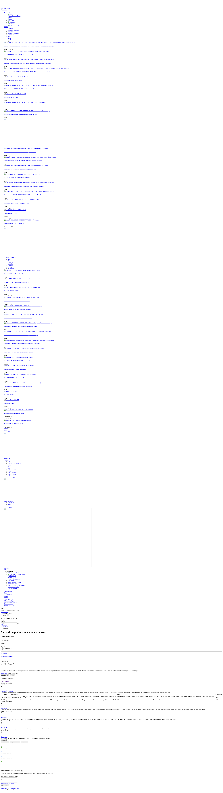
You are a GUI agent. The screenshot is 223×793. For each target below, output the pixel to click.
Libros (9, 506)
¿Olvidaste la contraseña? (8, 783)
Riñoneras (10, 265)
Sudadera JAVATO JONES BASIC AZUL (13, 80)
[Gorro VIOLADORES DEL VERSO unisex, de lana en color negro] (23, 287)
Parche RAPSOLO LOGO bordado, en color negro (15, 369)
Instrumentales (12, 474)
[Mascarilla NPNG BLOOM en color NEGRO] (17, 420)
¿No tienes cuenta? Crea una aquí (10, 788)
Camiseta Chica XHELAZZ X (10, 213)
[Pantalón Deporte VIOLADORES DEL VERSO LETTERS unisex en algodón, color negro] (30, 157)
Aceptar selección (15, 742)
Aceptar (12, 675)
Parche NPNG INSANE (9, 403)
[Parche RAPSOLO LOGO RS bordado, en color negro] (20, 374)
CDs (5, 430)
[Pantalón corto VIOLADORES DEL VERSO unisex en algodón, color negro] (26, 148)
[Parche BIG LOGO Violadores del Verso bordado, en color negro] (23, 383)
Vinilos (6, 460)
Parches (10, 267)
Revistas (10, 507)
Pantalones (11, 34)
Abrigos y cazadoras (13, 33)
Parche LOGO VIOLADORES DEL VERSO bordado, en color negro (18, 360)
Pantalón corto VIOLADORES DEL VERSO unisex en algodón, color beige (20, 169)
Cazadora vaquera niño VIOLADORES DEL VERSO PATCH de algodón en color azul (22, 194)
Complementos (8, 594)
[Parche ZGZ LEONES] (11, 391)
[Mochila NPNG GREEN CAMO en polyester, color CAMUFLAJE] (23, 314)
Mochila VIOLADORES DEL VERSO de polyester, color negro (17, 309)
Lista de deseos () (5, 8)
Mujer (9, 38)
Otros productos (8, 501)
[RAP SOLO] (12, 14)
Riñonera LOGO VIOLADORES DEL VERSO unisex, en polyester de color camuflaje (22, 343)
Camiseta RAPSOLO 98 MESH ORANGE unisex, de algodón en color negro (20, 54)
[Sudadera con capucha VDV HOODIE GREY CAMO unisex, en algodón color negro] (28, 85)
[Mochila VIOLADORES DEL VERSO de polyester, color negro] (23, 306)
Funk (9, 465)
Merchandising (8, 591)
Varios (9, 471)
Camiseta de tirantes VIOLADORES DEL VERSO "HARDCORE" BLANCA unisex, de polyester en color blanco (27, 71)
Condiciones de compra (14, 582)
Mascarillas (11, 268)
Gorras (9, 259)
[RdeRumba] (11, 22)
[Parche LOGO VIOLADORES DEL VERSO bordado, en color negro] (18, 357)
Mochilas (10, 264)
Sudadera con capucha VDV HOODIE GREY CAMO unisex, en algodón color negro (22, 88)
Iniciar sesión (4, 785)
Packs (9, 39)
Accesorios (11, 502)
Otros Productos (8, 599)
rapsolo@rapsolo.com (7, 656)
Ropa (5, 593)
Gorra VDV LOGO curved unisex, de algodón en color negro (17, 273)
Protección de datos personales (16, 585)
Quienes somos (12, 577)
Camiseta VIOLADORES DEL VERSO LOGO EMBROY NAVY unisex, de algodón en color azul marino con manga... (29, 46)
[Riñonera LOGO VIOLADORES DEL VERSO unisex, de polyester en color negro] (28, 323)
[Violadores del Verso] (14, 16)
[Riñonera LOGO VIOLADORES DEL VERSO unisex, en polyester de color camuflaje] (29, 340)
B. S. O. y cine (12, 469)
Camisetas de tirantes (13, 30)
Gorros (9, 261)
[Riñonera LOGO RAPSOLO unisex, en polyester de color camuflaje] (24, 348)
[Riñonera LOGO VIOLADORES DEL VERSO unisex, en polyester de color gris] (27, 331)
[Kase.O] (10, 17)
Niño (9, 36)
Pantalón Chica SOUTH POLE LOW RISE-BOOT (14, 223)
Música (6, 597)
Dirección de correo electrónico (9, 776)
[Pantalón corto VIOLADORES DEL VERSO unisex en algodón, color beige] (26, 165)
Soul (9, 466)
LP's (9, 476)
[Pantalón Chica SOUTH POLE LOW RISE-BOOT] (21, 220)
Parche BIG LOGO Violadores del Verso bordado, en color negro (18, 386)
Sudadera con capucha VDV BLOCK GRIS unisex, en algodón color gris (19, 105)
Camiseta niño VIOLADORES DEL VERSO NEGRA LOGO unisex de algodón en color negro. (24, 186)
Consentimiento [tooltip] (5, 681)
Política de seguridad (13, 587)
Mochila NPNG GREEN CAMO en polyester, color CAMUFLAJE (18, 317)
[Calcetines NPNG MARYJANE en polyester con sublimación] (22, 297)
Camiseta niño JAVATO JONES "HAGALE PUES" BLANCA (17, 177)
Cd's (9, 432)
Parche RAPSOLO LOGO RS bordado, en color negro (15, 377)
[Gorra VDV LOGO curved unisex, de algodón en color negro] (22, 270)
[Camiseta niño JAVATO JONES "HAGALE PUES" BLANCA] (22, 174)
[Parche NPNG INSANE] (11, 400)
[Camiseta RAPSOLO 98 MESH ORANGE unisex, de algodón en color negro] (26, 51)
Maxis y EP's (11, 477)
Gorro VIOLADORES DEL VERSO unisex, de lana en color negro (18, 290)
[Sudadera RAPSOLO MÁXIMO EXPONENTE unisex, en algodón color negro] (27, 111)
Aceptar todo (24, 742)
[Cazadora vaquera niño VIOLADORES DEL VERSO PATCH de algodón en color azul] (29, 191)
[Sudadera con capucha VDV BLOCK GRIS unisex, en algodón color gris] (25, 102)
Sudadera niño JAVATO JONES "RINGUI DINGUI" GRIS (16, 203)
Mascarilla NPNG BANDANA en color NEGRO (14, 413)
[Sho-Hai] (11, 20)
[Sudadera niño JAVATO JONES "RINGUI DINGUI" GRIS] (21, 200)
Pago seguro (11, 580)
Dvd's (9, 504)
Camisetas (10, 28)
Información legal (12, 583)
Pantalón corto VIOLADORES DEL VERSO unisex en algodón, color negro (20, 152)
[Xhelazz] (11, 23)
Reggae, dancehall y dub (14, 463)
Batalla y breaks (12, 472)
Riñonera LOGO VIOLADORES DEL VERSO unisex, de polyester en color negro (21, 326)
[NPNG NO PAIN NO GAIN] (16, 574)
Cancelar (3, 740)
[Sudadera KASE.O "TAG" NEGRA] (15, 94)
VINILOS (7, 458)
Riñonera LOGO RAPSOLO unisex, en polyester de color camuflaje (18, 352)
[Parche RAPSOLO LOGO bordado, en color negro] (19, 365)
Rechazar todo (5, 675)
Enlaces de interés (13, 588)
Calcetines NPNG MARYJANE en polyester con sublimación (17, 300)
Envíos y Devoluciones (14, 579)
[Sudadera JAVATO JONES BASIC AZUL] (16, 77)
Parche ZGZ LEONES (9, 394)
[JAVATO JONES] (13, 25)
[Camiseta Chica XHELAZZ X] (15, 210)
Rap (9, 461)
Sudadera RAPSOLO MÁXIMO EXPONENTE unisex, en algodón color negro (20, 114)
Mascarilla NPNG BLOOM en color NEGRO (13, 423)
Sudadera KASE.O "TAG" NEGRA (11, 97)
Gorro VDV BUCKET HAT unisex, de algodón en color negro (17, 282)
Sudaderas (10, 31)
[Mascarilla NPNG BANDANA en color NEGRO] (18, 410)
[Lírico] (10, 19)
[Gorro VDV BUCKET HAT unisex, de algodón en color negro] (22, 279)
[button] (7, 691)
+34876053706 (5, 653)
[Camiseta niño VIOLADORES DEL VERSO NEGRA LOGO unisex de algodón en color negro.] (29, 182)
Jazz (9, 468)
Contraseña (4, 780)
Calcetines (10, 262)
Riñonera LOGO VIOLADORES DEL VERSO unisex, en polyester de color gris (21, 335)
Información (4, 673)
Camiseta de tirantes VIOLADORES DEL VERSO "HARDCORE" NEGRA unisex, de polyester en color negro (27, 63)
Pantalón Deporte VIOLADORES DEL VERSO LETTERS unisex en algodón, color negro (23, 160)
